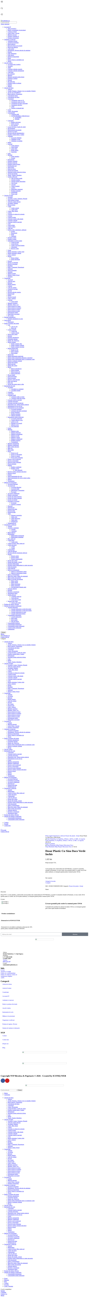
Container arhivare (16, 596)
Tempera (10, 276)
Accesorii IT (7, 27)
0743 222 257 (4, 11)
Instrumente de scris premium (16, 407)
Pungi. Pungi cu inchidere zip (16, 60)
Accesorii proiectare (16, 418)
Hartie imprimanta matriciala (15, 356)
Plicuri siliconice (15, 373)
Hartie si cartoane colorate (15, 361)
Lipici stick (14, 148)
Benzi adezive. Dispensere (15, 94)
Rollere (10, 475)
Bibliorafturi (11, 534)
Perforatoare (11, 159)
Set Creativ (11, 315)
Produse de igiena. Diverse (11, 604)
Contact (4, 1035)
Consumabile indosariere (14, 615)
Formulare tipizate (13, 339)
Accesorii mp (11, 485)
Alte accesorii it (12, 28)
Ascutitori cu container (17, 389)
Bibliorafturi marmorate (17, 535)
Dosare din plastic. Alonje (15, 562)
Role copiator (15, 351)
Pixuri (9, 451)
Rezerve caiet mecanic (14, 379)
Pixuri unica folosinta (17, 457)
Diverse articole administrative (16, 133)
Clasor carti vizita (16, 602)
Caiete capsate (15, 208)
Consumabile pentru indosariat (16, 626)
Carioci (10, 212)
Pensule (10, 80)
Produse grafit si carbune (14, 83)
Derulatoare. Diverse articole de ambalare (19, 50)
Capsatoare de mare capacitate (19, 103)
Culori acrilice (11, 226)
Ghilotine (10, 136)
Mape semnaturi (15, 585)
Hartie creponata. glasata (14, 253)
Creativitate (7, 278)
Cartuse (10, 723)
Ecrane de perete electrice (15, 496)
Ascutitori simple (15, 390)
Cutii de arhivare (12, 551)
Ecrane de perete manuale (15, 498)
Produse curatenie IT (13, 36)
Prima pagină (49, 836)
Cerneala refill (15, 114)
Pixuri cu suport (15, 456)
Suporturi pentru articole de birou (17, 172)
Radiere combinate (16, 467)
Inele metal (14, 618)
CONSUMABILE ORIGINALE (20, 116)
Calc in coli (14, 326)
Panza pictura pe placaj (14, 309)
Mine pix (10, 448)
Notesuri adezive (12, 588)
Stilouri (10, 86)
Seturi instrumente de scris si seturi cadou (19, 478)
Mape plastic (14, 582)
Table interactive (15, 518)
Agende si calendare (13, 528)
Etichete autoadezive (9, 317)
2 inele (13, 546)
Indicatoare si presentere (17, 490)
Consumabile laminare (14, 623)
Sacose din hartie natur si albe (16, 384)
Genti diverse (14, 244)
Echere (13, 231)
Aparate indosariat (13, 607)
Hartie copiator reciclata (17, 347)
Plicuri (9, 367)
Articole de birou (8, 88)
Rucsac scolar (15, 248)
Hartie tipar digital (13, 362)
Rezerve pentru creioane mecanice (17, 471)
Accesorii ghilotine (16, 138)
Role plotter (14, 353)
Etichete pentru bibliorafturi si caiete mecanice (20, 565)
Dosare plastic (15, 557)
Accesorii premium (16, 409)
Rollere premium (15, 414)
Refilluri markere (15, 440)
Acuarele (10, 66)
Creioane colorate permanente (16, 70)
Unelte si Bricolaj (12, 177)
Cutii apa (10, 228)
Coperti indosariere (16, 617)
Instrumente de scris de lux (15, 406)
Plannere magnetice (16, 515)
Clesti (12, 106)
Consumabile (11, 113)
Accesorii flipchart (13, 484)
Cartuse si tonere (12, 31)
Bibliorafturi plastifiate (17, 537)
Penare (9, 256)
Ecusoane (13, 503)
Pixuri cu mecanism (16, 454)
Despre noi (5, 1043)
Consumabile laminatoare (15, 624)
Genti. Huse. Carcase (13, 33)
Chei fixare (14, 183)
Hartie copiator (12, 342)
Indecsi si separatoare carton (19, 571)
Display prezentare (13, 495)
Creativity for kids (13, 289)
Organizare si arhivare (10, 524)
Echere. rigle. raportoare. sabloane (17, 230)
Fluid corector (15, 123)
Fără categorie (18, 470)
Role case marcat (12, 381)
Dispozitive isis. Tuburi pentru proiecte (18, 404)
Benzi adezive (11, 44)
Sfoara (9, 61)
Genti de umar (15, 242)
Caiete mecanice (12, 545)
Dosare (10, 554)
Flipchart (10, 506)
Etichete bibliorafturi (13, 563)
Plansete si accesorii (16, 423)
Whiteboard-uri (12, 523)
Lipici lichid (14, 147)
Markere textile (15, 436)
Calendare (14, 531)
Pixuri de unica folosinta (14, 462)
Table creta (14, 517)
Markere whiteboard (16, 439)
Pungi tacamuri (12, 378)
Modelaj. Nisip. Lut (13, 304)
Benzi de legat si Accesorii (15, 45)
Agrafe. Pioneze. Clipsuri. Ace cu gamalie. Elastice (22, 91)
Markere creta (15, 431)
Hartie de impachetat (13, 56)
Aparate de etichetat (13, 42)
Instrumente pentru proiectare (16, 417)
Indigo (9, 142)
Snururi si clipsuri (16, 504)
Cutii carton (11, 49)
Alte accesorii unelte (16, 178)
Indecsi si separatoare (13, 570)
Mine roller (11, 450)
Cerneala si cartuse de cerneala (16, 214)
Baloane (10, 283)
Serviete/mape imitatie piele (18, 587)
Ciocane (13, 184)
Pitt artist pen (11, 81)
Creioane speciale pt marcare (15, 403)
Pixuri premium (15, 412)
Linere (9, 428)
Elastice (10, 52)
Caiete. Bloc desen (13, 211)
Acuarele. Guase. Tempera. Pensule (17, 198)
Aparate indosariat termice (18, 613)
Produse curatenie (12, 161)
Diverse (10, 290)
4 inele (13, 548)
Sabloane (13, 236)
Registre (10, 590)
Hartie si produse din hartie (11, 323)
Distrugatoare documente (14, 130)
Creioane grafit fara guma (18, 398)
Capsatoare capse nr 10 (17, 100)
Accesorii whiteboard (13, 493)
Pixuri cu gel (14, 453)
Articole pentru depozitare (18, 181)
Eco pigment (11, 74)
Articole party (11, 281)
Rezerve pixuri (12, 473)
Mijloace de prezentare (10, 482)
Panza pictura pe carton (14, 306)
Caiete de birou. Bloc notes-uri (16, 543)
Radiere (10, 84)
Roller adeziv (14, 150)
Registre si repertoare (13, 592)
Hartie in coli (14, 350)
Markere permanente (16, 434)
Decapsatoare (11, 128)
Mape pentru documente (14, 578)
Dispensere (11, 322)
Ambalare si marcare (9, 39)
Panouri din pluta (12, 509)
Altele (9, 67)
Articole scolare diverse (14, 201)
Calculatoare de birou (13, 97)
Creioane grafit (12, 395)
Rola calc (13, 328)
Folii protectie (11, 568)
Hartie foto (11, 354)
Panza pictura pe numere (14, 308)
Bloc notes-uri (11, 538)
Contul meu (5, 1039)
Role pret (10, 382)
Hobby (9, 295)
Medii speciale (12, 364)
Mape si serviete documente (15, 579)
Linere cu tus (14, 421)
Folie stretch (7, 320)
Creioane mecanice (13, 401)
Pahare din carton (12, 365)
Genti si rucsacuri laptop (17, 245)
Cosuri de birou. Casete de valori (17, 127)
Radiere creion (15, 468)
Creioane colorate (12, 220)
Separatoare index (12, 593)
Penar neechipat (15, 259)
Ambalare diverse (12, 41)
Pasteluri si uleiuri (12, 78)
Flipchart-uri (11, 507)
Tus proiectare (15, 426)
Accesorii (10, 279)
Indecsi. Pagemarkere (13, 574)
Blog (3, 1047)
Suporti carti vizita (13, 601)
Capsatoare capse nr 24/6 (18, 102)
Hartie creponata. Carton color (16, 251)
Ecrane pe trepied (12, 499)
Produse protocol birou (14, 164)
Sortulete (10, 272)
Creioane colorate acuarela (15, 69)
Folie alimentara (12, 53)
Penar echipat (15, 258)
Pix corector (14, 125)
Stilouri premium (15, 415)
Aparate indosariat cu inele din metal (21, 609)
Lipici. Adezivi (12, 255)
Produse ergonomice (13, 38)
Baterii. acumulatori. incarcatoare (17, 30)
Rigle (12, 234)
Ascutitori (10, 387)
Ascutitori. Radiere (13, 203)
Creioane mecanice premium (19, 411)
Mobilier (10, 155)
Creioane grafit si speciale (15, 222)
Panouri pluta (11, 510)
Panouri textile (12, 512)
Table (9, 514)
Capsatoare (11, 99)
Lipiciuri (10, 144)
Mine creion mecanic (13, 446)
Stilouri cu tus (15, 425)
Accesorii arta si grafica (14, 64)
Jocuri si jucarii (12, 297)
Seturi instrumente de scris (15, 476)
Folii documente (12, 567)
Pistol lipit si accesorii (13, 314)
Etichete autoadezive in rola (15, 319)
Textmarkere (14, 442)
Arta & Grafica (8, 63)
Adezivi (10, 89)
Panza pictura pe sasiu (14, 311)
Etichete (10, 336)
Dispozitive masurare (17, 189)
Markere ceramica (12, 303)
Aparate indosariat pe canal (18, 612)
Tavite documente (12, 173)
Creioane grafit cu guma (17, 397)
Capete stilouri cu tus (17, 420)
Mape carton (14, 581)
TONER (17, 119)
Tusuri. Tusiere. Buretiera (15, 175)
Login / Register (8, 1286)
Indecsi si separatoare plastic (19, 573)
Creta (9, 223)
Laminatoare (11, 629)
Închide (3, 1291)
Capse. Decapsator (13, 111)
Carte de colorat (12, 287)
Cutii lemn (10, 72)
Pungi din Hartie (12, 376)
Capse (9, 109)
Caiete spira (14, 209)
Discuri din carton (12, 334)
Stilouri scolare (12, 273)
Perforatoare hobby (13, 312)
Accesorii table (15, 489)
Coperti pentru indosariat (14, 627)
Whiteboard (14, 521)
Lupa (9, 153)
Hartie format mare (13, 348)
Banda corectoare (16, 122)
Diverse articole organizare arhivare (17, 553)
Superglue (14, 152)
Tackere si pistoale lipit (17, 108)
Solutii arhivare (12, 595)
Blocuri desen (11, 205)
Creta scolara (11, 225)
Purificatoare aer (12, 166)
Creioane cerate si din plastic (15, 219)
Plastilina (10, 265)
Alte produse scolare (13, 200)
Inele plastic (14, 620)
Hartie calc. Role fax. (13, 340)
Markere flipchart (16, 432)
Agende (10, 526)
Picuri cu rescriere (12, 264)
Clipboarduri (11, 549)
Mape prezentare (15, 584)
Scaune (13, 158)
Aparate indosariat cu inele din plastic (21, 610)
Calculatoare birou (13, 95)
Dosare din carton (12, 560)
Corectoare (11, 120)
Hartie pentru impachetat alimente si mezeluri (20, 358)
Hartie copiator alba (16, 343)
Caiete (9, 206)
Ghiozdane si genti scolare (15, 240)
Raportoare (14, 233)
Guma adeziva (15, 145)
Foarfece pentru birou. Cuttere (16, 134)
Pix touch (13, 492)
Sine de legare (15, 621)
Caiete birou (11, 540)
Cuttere (13, 187)
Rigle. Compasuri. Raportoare (16, 267)
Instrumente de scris (9, 386)
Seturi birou (11, 167)
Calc (9, 325)
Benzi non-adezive (13, 47)
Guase (9, 250)
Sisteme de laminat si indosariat (12, 606)
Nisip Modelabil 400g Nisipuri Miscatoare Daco (58, 846)
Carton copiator (12, 329)
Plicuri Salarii (11, 375)
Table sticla (14, 520)
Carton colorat (15, 333)
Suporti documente (13, 170)
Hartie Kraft (11, 294)
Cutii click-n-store (16, 599)
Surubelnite (14, 192)
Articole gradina (15, 180)
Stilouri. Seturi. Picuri (13, 275)
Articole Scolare (8, 195)
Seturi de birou (12, 169)
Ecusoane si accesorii (13, 501)
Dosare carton (15, 556)
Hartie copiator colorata (17, 345)
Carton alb (14, 331)
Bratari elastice (12, 284)
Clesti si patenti (15, 186)
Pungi (9, 58)
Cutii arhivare (15, 598)
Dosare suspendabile (16, 559)
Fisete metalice (15, 156)
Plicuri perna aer (15, 372)
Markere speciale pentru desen (16, 77)
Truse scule (14, 194)
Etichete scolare (12, 237)
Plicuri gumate (15, 370)
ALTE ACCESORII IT (14, 92)
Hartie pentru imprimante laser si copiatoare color (21, 359)
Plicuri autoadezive (16, 368)
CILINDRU (18, 117)
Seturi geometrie (12, 270)
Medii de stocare (12, 35)
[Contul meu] (1, 828)
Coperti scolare (12, 217)
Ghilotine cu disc (15, 139)
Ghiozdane (14, 247)
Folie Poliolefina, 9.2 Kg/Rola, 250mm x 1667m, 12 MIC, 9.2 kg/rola (64, 840)
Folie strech (11, 55)
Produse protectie (12, 162)
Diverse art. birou (12, 131)
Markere (10, 75)
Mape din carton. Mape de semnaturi (18, 576)
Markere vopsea (15, 437)
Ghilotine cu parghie (16, 141)
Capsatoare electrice (16, 105)
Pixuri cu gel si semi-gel (14, 459)
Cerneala (10, 392)
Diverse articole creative (14, 292)
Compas (10, 216)
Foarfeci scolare (12, 239)
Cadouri (10, 286)
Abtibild (10, 694)
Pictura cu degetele (13, 262)
